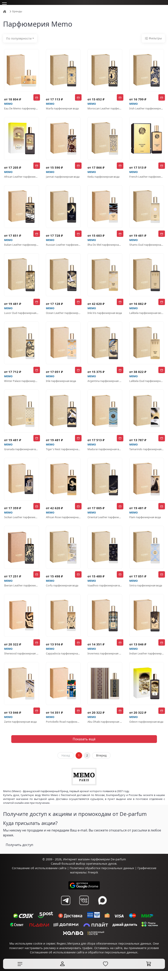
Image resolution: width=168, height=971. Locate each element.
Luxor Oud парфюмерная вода (21, 313)
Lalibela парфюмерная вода (146, 313)
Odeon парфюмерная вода (146, 721)
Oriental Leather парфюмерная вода (104, 517)
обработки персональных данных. (113, 952)
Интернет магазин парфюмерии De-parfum (94, 859)
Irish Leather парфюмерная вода (146, 108)
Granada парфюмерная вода (21, 449)
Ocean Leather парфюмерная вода (63, 313)
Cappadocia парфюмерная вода (63, 653)
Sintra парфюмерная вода (145, 585)
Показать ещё (84, 739)
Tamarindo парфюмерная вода (146, 449)
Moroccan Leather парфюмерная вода (104, 108)
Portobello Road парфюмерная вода (63, 721)
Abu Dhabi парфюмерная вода (104, 721)
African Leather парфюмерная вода (21, 176)
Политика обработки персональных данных (102, 868)
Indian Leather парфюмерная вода (146, 653)
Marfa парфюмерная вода (62, 108)
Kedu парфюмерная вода (103, 176)
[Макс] (102, 900)
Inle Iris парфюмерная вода (104, 313)
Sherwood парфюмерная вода (21, 653)
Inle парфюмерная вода (61, 381)
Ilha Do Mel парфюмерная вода (104, 244)
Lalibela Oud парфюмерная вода (146, 381)
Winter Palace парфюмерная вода (21, 381)
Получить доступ (19, 845)
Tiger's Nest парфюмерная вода (63, 449)
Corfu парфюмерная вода (62, 585)
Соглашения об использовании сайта (57, 952)
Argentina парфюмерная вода (104, 381)
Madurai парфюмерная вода (104, 449)
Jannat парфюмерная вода (62, 176)
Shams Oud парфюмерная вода (146, 244)
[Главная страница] (5, 11)
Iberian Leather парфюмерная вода (21, 585)
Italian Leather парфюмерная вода (21, 244)
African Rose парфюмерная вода (63, 517)
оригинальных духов (101, 863)
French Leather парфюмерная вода (146, 176)
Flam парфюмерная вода (145, 517)
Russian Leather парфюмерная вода (63, 244)
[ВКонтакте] (84, 900)
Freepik (93, 872)
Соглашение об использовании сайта (39, 868)
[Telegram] (65, 900)
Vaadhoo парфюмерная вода (104, 585)
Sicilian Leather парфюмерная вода (21, 517)
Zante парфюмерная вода (20, 721)
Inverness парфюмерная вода (104, 653)
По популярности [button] (19, 38)
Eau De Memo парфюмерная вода (21, 108)
